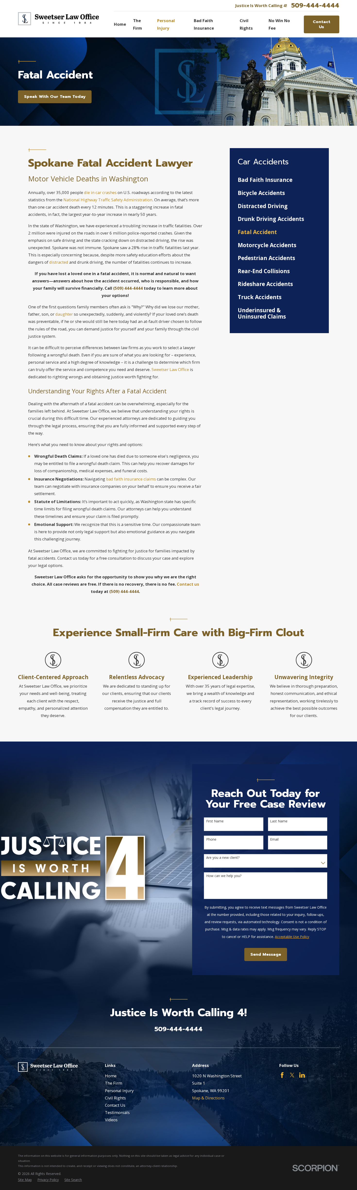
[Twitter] (292, 1075)
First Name (215, 821)
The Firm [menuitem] (137, 24)
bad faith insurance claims (131, 479)
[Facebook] (282, 1075)
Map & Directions (208, 1098)
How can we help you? (223, 876)
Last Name (279, 821)
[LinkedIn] (302, 1075)
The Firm (113, 1083)
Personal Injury (119, 1090)
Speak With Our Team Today (54, 96)
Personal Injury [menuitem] (166, 24)
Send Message (265, 954)
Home (111, 1076)
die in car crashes (100, 192)
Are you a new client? (222, 858)
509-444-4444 (315, 5)
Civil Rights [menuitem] (246, 24)
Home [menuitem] (120, 24)
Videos (111, 1119)
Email (274, 839)
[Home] (58, 18)
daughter (64, 314)
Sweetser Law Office (170, 369)
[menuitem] (279, 180)
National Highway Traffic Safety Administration (107, 200)
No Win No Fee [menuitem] (279, 24)
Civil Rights (115, 1098)
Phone (211, 839)
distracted (58, 262)
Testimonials (117, 1112)
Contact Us (321, 24)
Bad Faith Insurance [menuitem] (204, 24)
